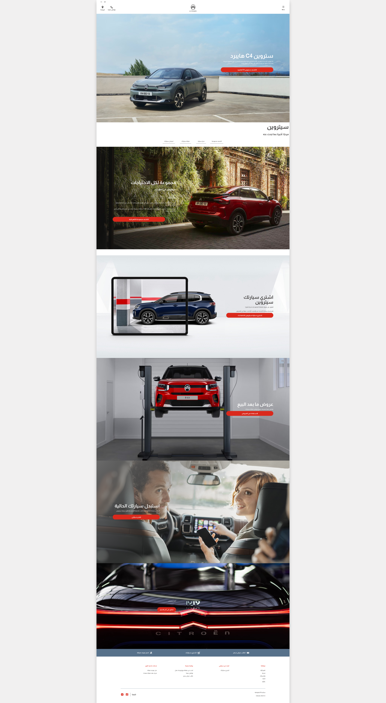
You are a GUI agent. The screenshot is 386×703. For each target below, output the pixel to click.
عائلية (263, 681)
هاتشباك (262, 676)
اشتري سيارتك (225, 670)
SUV (264, 679)
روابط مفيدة (189, 666)
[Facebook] (127, 694)
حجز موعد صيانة (152, 670)
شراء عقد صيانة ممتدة (150, 673)
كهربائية (262, 670)
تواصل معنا (189, 673)
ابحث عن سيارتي (224, 666)
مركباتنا (263, 666)
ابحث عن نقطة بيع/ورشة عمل (184, 670)
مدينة (263, 673)
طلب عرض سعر (188, 676)
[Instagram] (122, 694)
